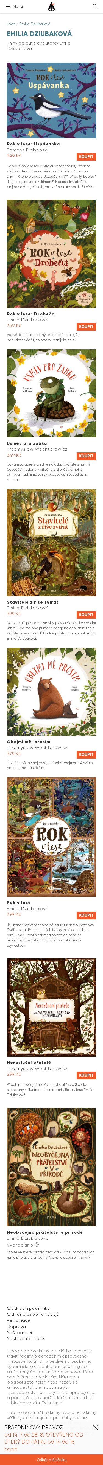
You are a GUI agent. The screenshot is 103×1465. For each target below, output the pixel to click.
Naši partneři (20, 1332)
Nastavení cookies (26, 1338)
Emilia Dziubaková (35, 24)
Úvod (11, 24)
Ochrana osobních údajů (33, 1314)
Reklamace (18, 1320)
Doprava (16, 1326)
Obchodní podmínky (28, 1308)
